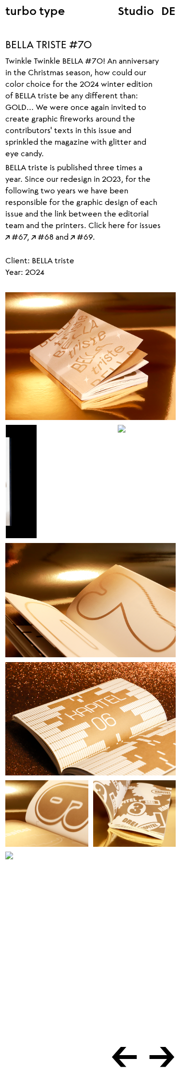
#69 (81, 236)
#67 (16, 236)
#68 (42, 236)
